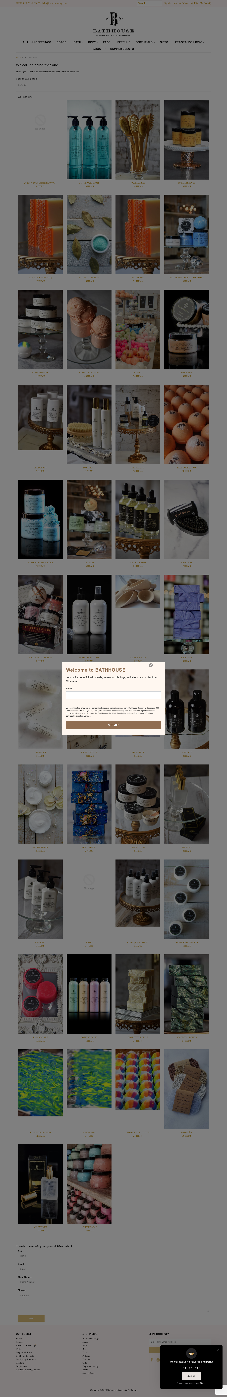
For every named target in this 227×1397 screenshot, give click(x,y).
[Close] (150, 665)
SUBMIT (113, 725)
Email (69, 688)
